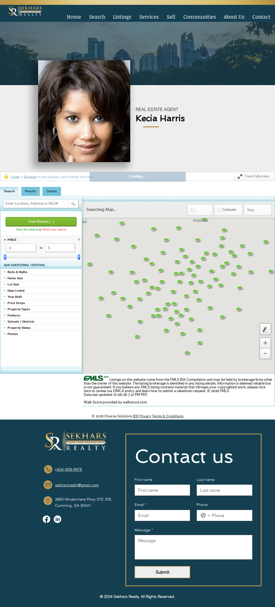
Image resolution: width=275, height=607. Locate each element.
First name (144, 479)
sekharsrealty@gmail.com (77, 485)
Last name (206, 479)
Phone (202, 504)
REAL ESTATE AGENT (157, 109)
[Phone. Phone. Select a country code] (205, 515)
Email (140, 504)
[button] (122, 17)
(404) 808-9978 (68, 469)
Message (144, 530)
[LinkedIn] (57, 519)
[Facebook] (46, 519)
